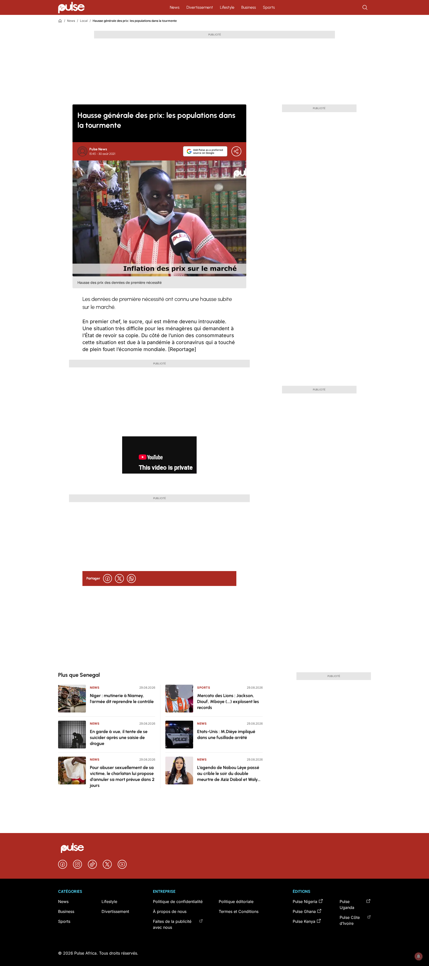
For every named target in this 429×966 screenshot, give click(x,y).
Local (84, 21)
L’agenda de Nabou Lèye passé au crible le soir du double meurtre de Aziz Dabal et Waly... (228, 773)
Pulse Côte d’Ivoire (350, 920)
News (174, 7)
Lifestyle (227, 7)
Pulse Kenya (304, 921)
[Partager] (236, 151)
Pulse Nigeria (305, 901)
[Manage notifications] (419, 956)
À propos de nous (169, 911)
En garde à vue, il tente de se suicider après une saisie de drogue (118, 737)
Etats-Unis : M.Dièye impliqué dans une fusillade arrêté (226, 734)
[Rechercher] (365, 7)
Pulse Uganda (347, 904)
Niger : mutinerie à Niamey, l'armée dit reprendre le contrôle (122, 698)
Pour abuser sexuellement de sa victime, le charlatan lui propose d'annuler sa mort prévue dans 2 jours (122, 776)
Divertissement (199, 7)
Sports (269, 7)
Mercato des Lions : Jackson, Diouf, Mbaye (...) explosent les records (228, 701)
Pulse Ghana (304, 911)
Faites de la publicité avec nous (172, 924)
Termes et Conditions (238, 911)
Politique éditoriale (236, 901)
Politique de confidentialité (178, 901)
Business (248, 7)
